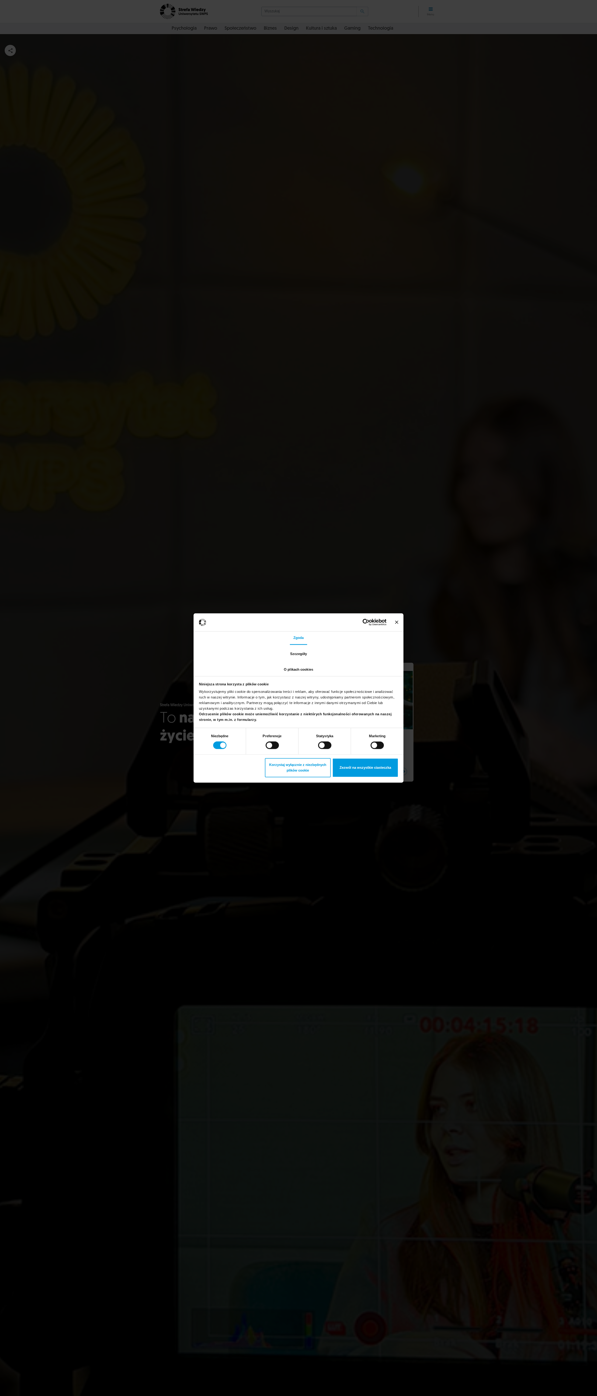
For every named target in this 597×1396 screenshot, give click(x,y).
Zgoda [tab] (298, 638)
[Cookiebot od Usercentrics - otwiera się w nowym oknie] (366, 622)
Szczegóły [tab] (298, 654)
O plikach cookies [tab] (298, 669)
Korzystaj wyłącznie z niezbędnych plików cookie (297, 767)
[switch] (272, 745)
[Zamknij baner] (396, 622)
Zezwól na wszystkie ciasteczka (365, 767)
